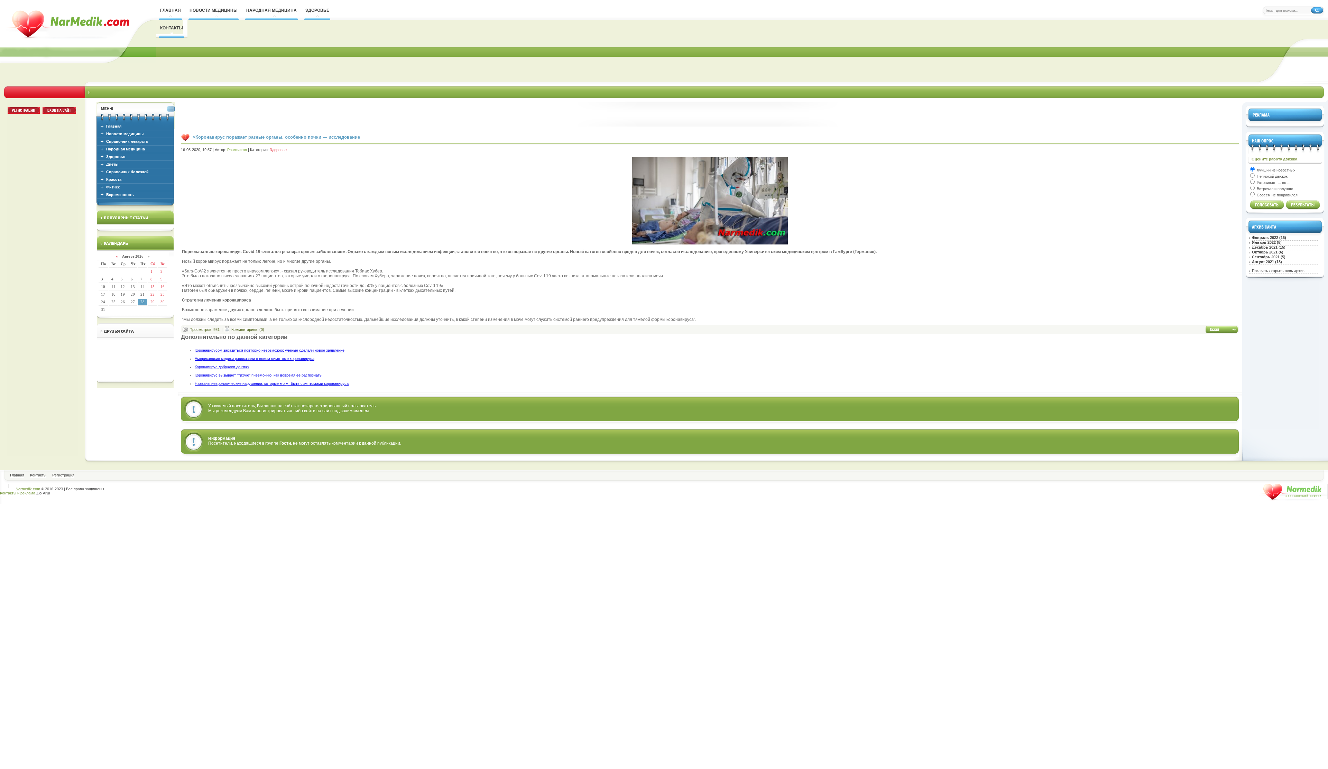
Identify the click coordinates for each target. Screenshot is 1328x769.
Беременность (120, 195)
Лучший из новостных (1275, 170)
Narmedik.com (28, 489)
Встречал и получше (1274, 189)
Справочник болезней (127, 172)
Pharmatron (237, 150)
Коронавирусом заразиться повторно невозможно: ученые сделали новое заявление (269, 350)
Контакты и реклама (17, 493)
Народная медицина (125, 149)
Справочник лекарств (127, 141)
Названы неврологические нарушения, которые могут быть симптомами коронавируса (272, 383)
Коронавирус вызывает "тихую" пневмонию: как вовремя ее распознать (258, 375)
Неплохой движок (1272, 176)
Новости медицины (125, 134)
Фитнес (113, 187)
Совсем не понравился (1277, 195)
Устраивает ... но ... (1273, 182)
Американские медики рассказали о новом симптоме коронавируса (254, 358)
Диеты (112, 164)
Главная (113, 126)
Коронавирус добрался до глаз (222, 367)
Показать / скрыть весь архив (1278, 271)
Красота (113, 179)
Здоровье (115, 157)
